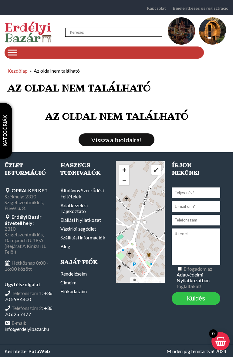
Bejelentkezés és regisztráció (200, 8)
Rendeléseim (73, 273)
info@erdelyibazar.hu (27, 329)
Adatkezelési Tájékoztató (74, 208)
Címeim (68, 282)
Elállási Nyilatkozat (80, 220)
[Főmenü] (12, 52)
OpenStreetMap (149, 280)
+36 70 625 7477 (28, 311)
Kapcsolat (156, 8)
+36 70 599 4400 (28, 296)
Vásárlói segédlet (78, 229)
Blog (65, 246)
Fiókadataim (73, 291)
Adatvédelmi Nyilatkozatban (193, 277)
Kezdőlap (18, 71)
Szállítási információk (82, 237)
